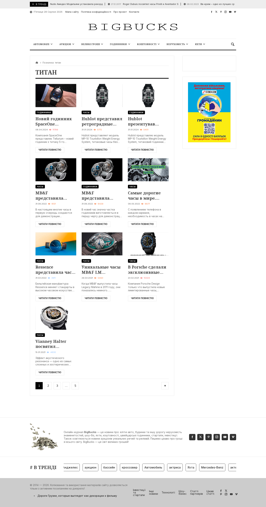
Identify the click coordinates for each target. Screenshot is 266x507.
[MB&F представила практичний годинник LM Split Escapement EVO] (102, 169)
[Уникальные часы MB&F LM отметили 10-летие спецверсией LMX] (102, 243)
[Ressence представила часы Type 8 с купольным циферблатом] (55, 243)
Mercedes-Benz (206, 467)
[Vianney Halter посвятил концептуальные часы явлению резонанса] (55, 318)
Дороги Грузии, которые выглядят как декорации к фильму (77, 495)
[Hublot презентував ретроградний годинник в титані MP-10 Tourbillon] (148, 95)
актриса (169, 467)
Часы (86, 112)
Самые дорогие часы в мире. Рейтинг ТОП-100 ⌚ (146, 195)
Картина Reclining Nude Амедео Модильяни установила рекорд (53, 4)
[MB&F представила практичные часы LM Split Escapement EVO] (55, 169)
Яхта (185, 467)
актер (228, 467)
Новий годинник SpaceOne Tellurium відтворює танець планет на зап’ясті (55, 121)
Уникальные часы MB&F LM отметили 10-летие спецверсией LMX (101, 269)
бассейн (103, 467)
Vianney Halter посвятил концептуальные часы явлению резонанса (53, 344)
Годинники (44, 112)
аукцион (84, 467)
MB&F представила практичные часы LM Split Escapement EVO (54, 195)
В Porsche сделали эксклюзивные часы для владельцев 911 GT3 (147, 269)
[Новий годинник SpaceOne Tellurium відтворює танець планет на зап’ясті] (55, 95)
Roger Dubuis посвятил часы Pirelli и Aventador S (138, 4)
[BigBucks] (133, 27)
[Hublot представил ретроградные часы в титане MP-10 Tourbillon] (102, 95)
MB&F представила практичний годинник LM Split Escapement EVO (102, 195)
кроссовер (124, 467)
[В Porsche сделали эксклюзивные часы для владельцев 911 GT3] (148, 243)
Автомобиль (147, 467)
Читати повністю (50, 149)
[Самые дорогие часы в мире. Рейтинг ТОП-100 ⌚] (148, 169)
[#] (211, 11)
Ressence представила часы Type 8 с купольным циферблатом (55, 269)
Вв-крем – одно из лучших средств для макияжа (215, 4)
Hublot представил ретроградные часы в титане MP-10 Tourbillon (102, 121)
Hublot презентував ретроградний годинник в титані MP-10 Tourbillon (148, 121)
